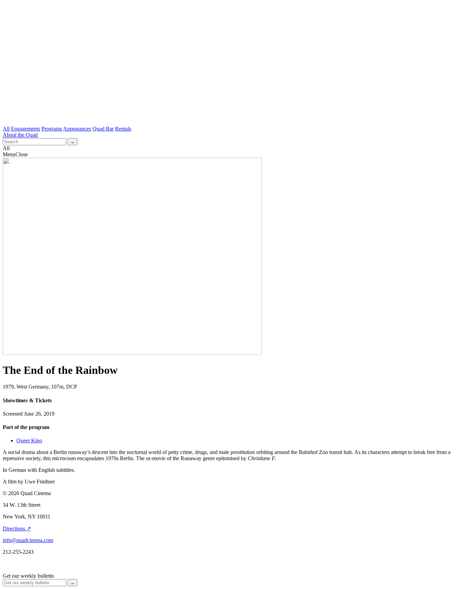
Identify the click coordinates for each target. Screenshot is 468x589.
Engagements (25, 129)
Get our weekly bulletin (28, 576)
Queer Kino (29, 440)
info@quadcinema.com (28, 540)
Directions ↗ (17, 528)
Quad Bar (103, 129)
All (6, 129)
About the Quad (20, 135)
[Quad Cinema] (234, 112)
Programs (51, 129)
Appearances (77, 129)
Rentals (123, 129)
